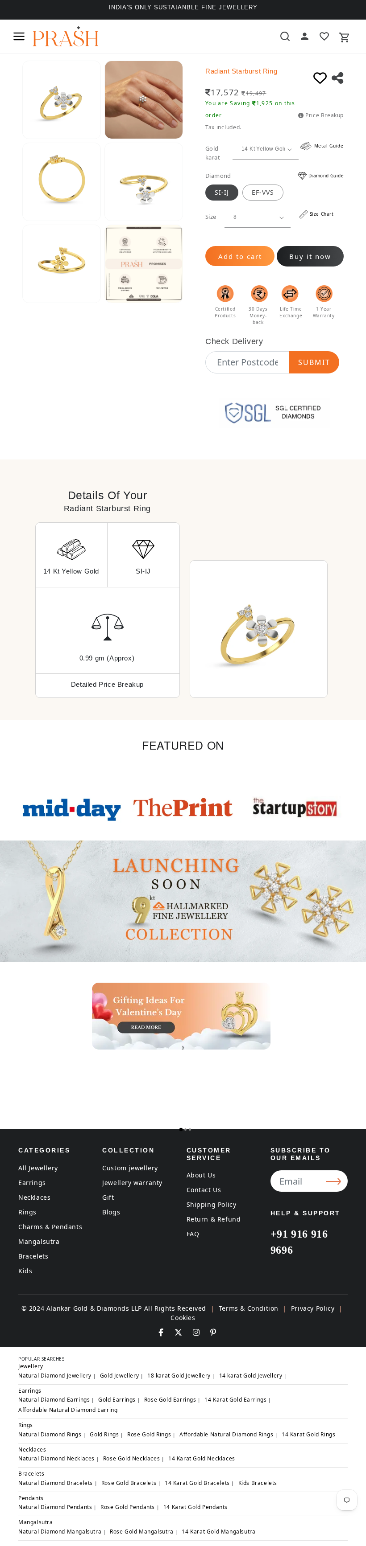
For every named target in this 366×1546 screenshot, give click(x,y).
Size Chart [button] (322, 214)
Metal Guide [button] (327, 146)
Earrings (32, 1182)
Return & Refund (214, 1219)
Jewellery (30, 1366)
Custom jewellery (130, 1168)
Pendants (31, 1498)
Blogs (111, 1212)
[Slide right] (183, 1048)
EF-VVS (263, 192)
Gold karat (212, 152)
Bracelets (33, 1256)
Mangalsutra (39, 1241)
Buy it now (310, 256)
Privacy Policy (312, 1308)
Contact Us (204, 1189)
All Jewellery (38, 1168)
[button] (19, 36)
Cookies (183, 1317)
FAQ (193, 1234)
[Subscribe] (334, 1181)
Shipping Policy (212, 1204)
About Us (201, 1175)
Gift (108, 1197)
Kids (25, 1271)
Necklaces (34, 1197)
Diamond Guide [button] (326, 175)
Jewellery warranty (132, 1182)
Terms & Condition (249, 1308)
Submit (314, 362)
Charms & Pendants (50, 1226)
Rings (27, 1212)
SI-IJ (222, 192)
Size (210, 217)
